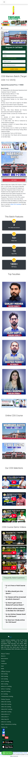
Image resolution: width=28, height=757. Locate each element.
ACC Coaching (4, 694)
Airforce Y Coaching (5, 689)
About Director (4, 658)
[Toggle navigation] (4, 2)
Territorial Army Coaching (7, 696)
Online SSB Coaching (6, 701)
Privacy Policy (19, 752)
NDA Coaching (4, 676)
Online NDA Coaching (6, 704)
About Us (3, 656)
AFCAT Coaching (5, 681)
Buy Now (14, 180)
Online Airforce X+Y (5, 714)
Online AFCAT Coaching (6, 709)
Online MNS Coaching (6, 711)
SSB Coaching (4, 673)
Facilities (3, 661)
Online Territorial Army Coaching (8, 724)
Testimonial (4, 663)
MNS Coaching (4, 684)
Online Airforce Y (5, 716)
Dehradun (17, 649)
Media (2, 668)
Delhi (12, 649)
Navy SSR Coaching (5, 691)
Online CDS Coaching (15, 204)
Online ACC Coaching (6, 721)
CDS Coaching (4, 679)
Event (2, 666)
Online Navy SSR (5, 719)
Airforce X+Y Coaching (6, 686)
